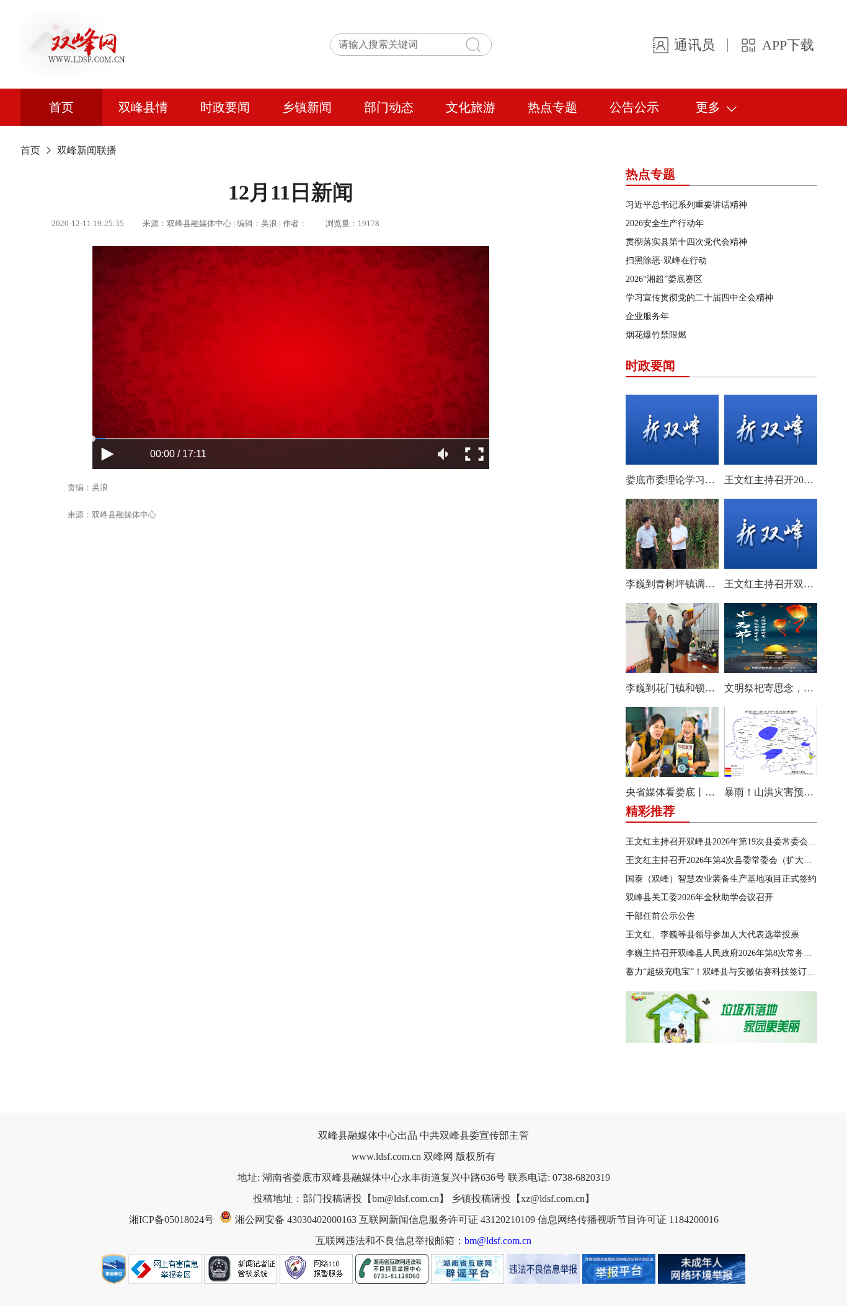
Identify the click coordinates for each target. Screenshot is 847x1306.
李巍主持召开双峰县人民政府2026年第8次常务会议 (723, 953)
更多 (708, 107)
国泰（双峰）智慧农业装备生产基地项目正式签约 (721, 878)
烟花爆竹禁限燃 (656, 335)
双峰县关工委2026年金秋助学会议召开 (699, 897)
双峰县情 (143, 107)
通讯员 (694, 45)
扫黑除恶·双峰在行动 (666, 260)
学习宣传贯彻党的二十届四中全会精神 (699, 297)
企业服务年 (647, 316)
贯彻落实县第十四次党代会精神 (686, 242)
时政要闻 (225, 107)
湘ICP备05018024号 (171, 1219)
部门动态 (389, 107)
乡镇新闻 (307, 107)
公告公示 (634, 107)
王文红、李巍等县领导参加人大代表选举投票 (712, 934)
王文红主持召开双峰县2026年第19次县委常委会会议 (725, 841)
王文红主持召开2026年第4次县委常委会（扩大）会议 (728, 860)
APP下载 (788, 45)
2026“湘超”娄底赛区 (664, 279)
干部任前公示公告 (660, 916)
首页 (61, 107)
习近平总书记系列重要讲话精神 (686, 204)
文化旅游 (470, 107)
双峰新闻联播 (87, 150)
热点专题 (552, 107)
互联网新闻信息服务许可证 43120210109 (448, 1219)
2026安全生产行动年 (665, 223)
